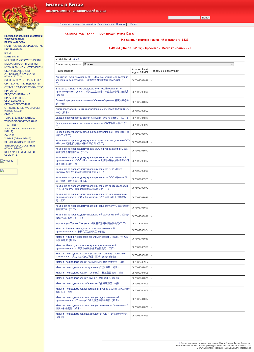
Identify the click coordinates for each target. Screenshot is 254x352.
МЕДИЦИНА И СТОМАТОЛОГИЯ (22, 60)
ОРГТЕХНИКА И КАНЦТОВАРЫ (22, 83)
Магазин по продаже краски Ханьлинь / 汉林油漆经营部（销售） (91, 262)
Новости (121, 24)
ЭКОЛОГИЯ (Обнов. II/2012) (20, 142)
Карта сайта (89, 24)
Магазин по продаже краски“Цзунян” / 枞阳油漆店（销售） (88, 278)
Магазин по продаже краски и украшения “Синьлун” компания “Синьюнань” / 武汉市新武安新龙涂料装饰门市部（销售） (91, 255)
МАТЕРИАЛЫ (11, 56)
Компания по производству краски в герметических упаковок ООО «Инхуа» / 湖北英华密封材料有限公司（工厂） (93, 142)
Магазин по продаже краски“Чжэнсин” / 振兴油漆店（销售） (89, 283)
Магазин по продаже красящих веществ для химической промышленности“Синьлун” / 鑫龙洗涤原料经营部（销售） (88, 299)
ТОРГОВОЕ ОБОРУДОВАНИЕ (20, 121)
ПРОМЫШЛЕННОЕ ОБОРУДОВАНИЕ (15, 99)
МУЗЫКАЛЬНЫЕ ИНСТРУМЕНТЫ (23, 67)
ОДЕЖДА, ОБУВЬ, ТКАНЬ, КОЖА (22, 80)
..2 (73, 58)
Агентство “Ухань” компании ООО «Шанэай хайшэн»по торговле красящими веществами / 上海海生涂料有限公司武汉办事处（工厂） (92, 80)
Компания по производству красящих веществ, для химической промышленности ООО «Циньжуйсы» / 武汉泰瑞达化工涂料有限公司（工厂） (92, 197)
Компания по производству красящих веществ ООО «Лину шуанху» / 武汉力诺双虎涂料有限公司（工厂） (89, 171)
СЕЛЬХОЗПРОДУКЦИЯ (17, 104)
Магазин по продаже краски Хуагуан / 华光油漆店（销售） (88, 267)
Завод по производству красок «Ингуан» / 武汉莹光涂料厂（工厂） (92, 117)
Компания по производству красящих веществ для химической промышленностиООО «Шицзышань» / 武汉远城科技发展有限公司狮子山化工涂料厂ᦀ (92, 160)
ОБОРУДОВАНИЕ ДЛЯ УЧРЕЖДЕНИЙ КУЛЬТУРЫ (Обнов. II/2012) (19, 74)
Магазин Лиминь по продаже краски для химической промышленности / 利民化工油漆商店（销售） (85, 230)
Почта (133, 24)
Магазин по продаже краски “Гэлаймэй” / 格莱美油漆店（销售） (91, 272)
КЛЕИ (7, 53)
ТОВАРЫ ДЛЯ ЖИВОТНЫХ (19, 117)
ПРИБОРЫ (10, 90)
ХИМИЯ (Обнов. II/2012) (17, 138)
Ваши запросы (106, 24)
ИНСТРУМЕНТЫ (13, 49)
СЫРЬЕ (8, 114)
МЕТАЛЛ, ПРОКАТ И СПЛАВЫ (21, 63)
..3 (77, 58)
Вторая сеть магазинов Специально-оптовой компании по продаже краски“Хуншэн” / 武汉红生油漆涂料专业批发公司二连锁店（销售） (92, 91)
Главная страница (70, 24)
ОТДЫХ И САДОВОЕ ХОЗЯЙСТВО (23, 87)
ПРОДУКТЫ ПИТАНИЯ (17, 94)
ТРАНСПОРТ (11, 125)
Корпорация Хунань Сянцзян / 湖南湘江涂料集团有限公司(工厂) (91, 223)
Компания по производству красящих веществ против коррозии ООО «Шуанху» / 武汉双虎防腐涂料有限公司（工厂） (92, 187)
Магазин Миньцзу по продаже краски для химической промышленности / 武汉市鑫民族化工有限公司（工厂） (86, 247)
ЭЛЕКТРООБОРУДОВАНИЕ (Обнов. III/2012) (19, 147)
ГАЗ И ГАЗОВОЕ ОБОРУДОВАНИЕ (23, 46)
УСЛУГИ (9, 135)
